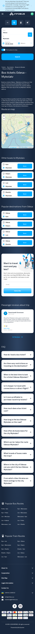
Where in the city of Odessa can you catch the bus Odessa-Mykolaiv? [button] (16, 467)
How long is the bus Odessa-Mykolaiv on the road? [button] (15, 420)
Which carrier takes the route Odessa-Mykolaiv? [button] (16, 443)
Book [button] (24, 166)
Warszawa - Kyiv (22, 516)
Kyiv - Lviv (4, 541)
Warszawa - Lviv (6, 524)
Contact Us (5, 588)
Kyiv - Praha (4, 512)
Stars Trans (7, 328)
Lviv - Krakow (5, 520)
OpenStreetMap (23, 147)
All (7, 22)
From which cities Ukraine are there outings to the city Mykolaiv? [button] (16, 480)
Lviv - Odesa (21, 553)
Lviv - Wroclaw (5, 516)
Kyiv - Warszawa (22, 508)
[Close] (31, 6)
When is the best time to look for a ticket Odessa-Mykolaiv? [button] (16, 375)
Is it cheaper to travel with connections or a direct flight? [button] (16, 387)
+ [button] (3, 116)
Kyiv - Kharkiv (5, 549)
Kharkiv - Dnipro (5, 553)
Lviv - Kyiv (4, 556)
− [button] (3, 118)
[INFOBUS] (17, 13)
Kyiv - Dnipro (21, 545)
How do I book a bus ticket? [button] (15, 354)
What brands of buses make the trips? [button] (15, 454)
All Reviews (16, 337)
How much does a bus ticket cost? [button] (15, 409)
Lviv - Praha (21, 520)
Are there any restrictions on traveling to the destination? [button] (16, 364)
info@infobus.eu (9, 597)
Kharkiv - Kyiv (21, 549)
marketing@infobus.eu (11, 599)
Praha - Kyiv (4, 508)
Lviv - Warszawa (22, 512)
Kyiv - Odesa (21, 541)
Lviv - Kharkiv (21, 524)
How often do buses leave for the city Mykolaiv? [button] (16, 432)
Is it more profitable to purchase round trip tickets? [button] (15, 398)
